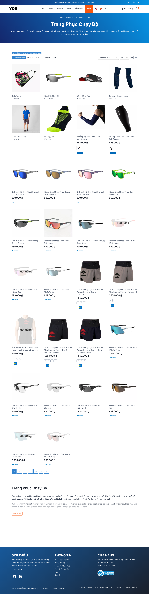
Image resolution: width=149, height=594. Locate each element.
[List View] (135, 57)
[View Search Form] (106, 8)
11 (41, 471)
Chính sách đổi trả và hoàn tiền (126, 587)
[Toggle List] (127, 58)
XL (55, 360)
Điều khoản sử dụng (101, 587)
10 (36, 471)
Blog (56, 572)
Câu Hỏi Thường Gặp (62, 569)
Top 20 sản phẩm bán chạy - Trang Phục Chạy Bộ (26, 53)
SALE (89, 9)
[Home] (60, 17)
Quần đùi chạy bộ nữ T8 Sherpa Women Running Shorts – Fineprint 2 (90, 291)
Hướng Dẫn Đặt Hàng (62, 563)
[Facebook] (15, 576)
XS (78, 360)
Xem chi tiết (16, 569)
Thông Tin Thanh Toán (63, 566)
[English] (96, 9)
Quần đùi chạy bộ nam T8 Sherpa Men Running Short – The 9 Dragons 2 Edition (58, 349)
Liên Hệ (57, 575)
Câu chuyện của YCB (62, 560)
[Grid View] (131, 57)
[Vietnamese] (101, 9)
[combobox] (122, 58)
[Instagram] (21, 576)
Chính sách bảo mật (86, 587)
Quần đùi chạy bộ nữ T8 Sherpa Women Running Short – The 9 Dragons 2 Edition (90, 349)
